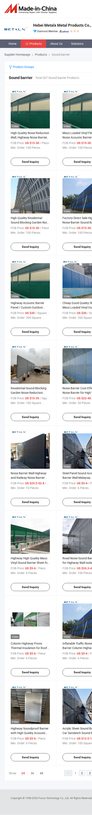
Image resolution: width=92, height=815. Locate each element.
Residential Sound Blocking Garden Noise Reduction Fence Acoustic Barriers (28, 392)
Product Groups (23, 67)
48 (41, 773)
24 (23, 773)
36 (32, 773)
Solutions (77, 44)
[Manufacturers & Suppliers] (31, 8)
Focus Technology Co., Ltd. (54, 798)
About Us (56, 44)
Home (12, 44)
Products (36, 44)
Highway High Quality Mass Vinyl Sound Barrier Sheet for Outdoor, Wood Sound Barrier (30, 562)
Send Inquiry (30, 161)
